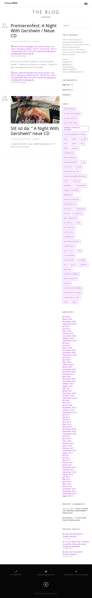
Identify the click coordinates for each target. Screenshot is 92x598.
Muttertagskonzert (71, 241)
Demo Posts (66, 90)
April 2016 (66, 481)
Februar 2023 (68, 364)
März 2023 (66, 362)
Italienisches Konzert (72, 114)
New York (67, 269)
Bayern (66, 214)
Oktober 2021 (68, 383)
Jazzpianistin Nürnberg (73, 288)
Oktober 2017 (68, 448)
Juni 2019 (66, 417)
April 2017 (66, 460)
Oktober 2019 (68, 410)
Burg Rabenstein (70, 218)
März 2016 (66, 484)
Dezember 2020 (69, 393)
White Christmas (70, 158)
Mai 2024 (66, 345)
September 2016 (69, 472)
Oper (78, 223)
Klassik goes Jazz (70, 118)
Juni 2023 (66, 357)
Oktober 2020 (68, 395)
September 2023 (69, 355)
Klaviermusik (68, 237)
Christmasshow (70, 204)
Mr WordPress (67, 518)
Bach (73, 265)
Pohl (83, 162)
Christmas (83, 265)
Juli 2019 (65, 414)
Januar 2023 (67, 367)
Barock (75, 148)
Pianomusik (80, 209)
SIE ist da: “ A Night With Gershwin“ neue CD (35, 130)
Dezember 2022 (69, 369)
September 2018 (69, 434)
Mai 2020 (66, 402)
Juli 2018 (65, 436)
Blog (66, 139)
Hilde (66, 302)
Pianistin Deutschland (72, 293)
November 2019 (69, 407)
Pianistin (67, 283)
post (65, 144)
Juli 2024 (65, 343)
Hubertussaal (69, 246)
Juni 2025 (66, 328)
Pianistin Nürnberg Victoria (74, 134)
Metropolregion (70, 279)
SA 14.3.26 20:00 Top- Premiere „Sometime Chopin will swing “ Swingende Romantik (75, 544)
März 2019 (66, 424)
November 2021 (69, 381)
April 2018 (66, 438)
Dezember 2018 (69, 429)
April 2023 (66, 359)
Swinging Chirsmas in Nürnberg (72, 129)
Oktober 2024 (68, 338)
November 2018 (69, 431)
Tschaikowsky (69, 255)
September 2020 (69, 398)
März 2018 (66, 441)
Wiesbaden (68, 195)
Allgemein (35, 41)
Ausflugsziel (69, 232)
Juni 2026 (66, 316)
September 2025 (69, 324)
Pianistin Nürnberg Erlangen (75, 176)
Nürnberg (67, 186)
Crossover (68, 167)
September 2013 (69, 493)
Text (82, 144)
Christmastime (69, 109)
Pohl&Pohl (77, 214)
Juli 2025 (65, 326)
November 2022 (69, 371)
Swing (74, 302)
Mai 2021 (66, 388)
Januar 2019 (67, 426)
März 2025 (66, 331)
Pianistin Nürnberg (71, 274)
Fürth (66, 181)
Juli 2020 (65, 400)
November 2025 (69, 321)
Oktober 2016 (68, 469)
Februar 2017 (68, 462)
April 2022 (66, 376)
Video (66, 148)
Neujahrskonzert (70, 162)
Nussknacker (69, 260)
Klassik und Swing (70, 123)
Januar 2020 (67, 405)
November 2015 (69, 491)
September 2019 (69, 412)
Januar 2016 (67, 486)
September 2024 (69, 340)
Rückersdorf (69, 153)
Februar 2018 (68, 443)
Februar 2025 (68, 333)
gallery (83, 139)
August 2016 (67, 474)
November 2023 (69, 352)
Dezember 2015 (69, 489)
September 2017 (69, 450)
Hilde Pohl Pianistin (71, 200)
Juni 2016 (66, 477)
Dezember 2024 (69, 336)
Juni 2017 (66, 457)
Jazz (65, 265)
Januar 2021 (67, 391)
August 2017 (67, 453)
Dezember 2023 (69, 350)
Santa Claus (68, 251)
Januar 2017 (67, 465)
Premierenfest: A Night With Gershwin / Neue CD (34, 31)
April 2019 (66, 422)
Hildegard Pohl (25, 41)
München (76, 181)
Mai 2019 (66, 419)
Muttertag (68, 223)
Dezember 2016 (69, 467)
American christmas (71, 190)
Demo (74, 139)
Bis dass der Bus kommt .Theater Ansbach (72, 535)
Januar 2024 (67, 348)
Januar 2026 (67, 319)
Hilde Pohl (68, 209)
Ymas (79, 251)
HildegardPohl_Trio (71, 297)
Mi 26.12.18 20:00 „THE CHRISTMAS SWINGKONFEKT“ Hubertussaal (75, 510)
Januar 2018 (67, 445)
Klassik (78, 167)
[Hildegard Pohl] (21, 3)
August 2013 (67, 496)
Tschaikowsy (81, 186)
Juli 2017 (65, 455)
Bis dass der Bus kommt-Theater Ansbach (72, 553)
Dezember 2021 (69, 379)
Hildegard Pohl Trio (71, 172)
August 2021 (67, 386)
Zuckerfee (81, 260)
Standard (65, 95)
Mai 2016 (66, 479)
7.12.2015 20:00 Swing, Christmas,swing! (74, 519)
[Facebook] (46, 584)
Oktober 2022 (68, 374)
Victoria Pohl (69, 227)
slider (74, 144)
